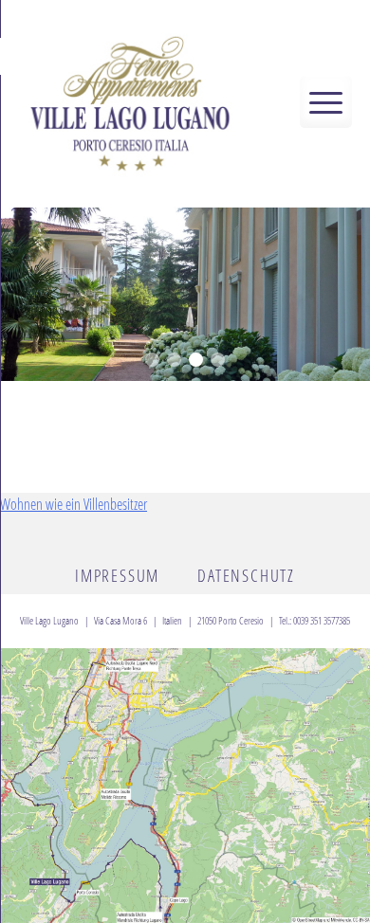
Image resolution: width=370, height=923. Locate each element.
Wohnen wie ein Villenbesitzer (73, 504)
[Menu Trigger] (326, 102)
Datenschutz (246, 575)
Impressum (117, 575)
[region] (185, 294)
